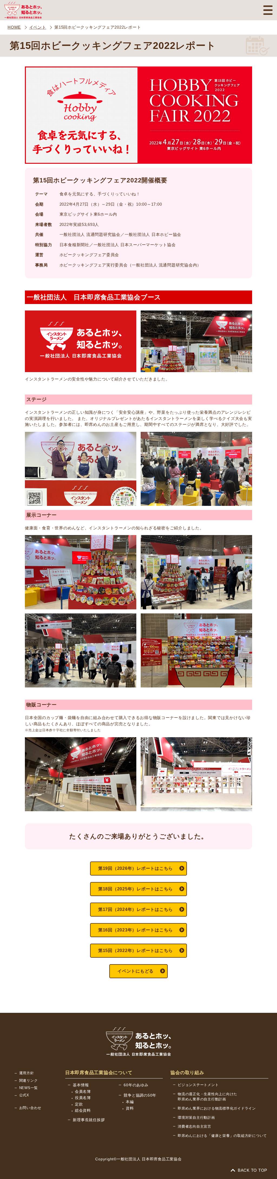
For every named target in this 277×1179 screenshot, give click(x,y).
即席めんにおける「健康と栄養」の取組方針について (222, 1136)
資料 (130, 1108)
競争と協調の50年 (140, 1095)
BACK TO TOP (251, 1170)
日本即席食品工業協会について (99, 1072)
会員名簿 (83, 1091)
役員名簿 (83, 1097)
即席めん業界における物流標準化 (217, 1108)
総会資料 (83, 1110)
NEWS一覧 (28, 1088)
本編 (130, 1102)
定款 (79, 1104)
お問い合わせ (30, 1108)
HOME (14, 27)
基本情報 (81, 1085)
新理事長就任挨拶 (89, 1120)
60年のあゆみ (136, 1085)
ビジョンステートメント (198, 1085)
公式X (24, 1095)
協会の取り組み (187, 1072)
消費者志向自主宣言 (194, 1126)
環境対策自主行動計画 (196, 1117)
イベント (37, 27)
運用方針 (26, 1073)
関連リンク (28, 1080)
